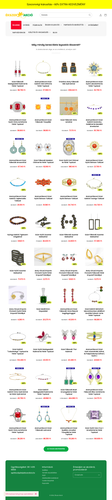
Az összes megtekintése (56, 449)
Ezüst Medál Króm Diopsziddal (43, 310)
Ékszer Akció (59, 495)
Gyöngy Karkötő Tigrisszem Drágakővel (17, 236)
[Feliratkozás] (98, 475)
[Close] (36, 494)
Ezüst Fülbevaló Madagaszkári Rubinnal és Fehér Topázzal (17, 84)
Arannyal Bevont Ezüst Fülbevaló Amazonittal (17, 161)
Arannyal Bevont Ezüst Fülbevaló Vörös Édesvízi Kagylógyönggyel (69, 311)
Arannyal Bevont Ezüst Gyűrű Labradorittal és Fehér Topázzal (94, 84)
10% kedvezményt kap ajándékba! (19, 494)
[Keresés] (89, 15)
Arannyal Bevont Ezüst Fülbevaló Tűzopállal (43, 121)
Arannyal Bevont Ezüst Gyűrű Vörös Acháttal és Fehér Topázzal (17, 122)
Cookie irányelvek (48, 480)
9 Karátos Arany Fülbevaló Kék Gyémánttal (69, 83)
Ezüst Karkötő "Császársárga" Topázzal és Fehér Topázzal (17, 351)
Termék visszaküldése (49, 473)
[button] (53, 24)
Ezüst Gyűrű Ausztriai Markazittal (43, 236)
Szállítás (45, 470)
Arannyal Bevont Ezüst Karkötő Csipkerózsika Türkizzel (17, 198)
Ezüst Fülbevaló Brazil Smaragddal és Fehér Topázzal (69, 392)
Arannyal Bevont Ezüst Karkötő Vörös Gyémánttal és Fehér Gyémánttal (18, 392)
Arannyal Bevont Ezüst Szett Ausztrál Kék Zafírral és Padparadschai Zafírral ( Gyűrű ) (94, 352)
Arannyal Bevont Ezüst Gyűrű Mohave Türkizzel (94, 161)
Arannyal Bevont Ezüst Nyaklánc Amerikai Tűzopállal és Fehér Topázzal (68, 431)
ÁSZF (44, 475)
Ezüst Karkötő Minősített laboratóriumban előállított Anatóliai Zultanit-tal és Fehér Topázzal (94, 312)
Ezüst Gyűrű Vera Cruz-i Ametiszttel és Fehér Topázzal (94, 430)
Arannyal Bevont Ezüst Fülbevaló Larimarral (43, 429)
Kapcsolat (45, 483)
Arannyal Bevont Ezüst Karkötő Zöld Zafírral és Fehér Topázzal (43, 84)
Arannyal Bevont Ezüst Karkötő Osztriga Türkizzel (94, 197)
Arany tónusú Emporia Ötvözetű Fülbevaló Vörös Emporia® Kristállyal (69, 273)
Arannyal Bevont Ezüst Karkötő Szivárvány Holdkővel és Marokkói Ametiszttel (94, 123)
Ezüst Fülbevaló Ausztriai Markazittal (69, 236)
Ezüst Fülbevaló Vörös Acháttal (69, 121)
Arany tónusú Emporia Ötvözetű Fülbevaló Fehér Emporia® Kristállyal (94, 273)
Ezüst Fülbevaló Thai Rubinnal (68, 350)
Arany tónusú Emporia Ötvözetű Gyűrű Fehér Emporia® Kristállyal (43, 273)
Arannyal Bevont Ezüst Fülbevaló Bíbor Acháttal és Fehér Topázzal (94, 392)
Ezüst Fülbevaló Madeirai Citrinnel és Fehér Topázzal (43, 161)
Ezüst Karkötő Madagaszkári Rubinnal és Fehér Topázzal (43, 392)
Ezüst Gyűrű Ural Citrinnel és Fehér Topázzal (68, 161)
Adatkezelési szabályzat (50, 478)
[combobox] (66, 15)
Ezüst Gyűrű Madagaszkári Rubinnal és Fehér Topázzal (43, 350)
